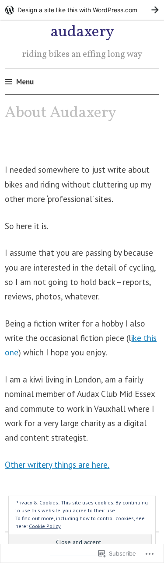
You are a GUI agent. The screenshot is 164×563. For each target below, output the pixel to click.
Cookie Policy (45, 526)
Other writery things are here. (57, 464)
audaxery (82, 32)
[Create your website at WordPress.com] (82, 10)
